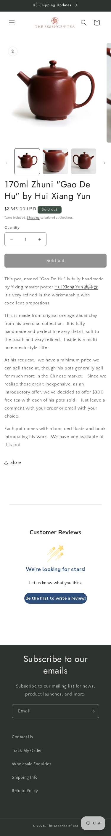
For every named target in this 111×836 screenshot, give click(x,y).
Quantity (12, 227)
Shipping (33, 217)
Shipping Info (25, 777)
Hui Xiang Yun (76, 287)
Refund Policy (25, 790)
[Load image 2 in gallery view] (55, 161)
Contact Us (22, 737)
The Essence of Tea (62, 826)
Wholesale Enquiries (31, 764)
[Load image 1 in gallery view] (27, 161)
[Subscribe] (92, 711)
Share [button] (16, 462)
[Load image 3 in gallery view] (83, 161)
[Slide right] (104, 162)
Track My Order (27, 750)
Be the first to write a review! (55, 598)
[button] (11, 22)
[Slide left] (6, 162)
